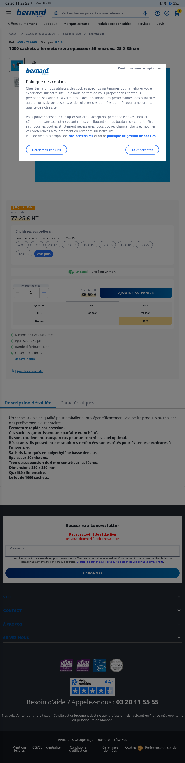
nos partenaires (81, 135)
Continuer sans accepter (137, 68)
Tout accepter (142, 149)
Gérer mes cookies (46, 149)
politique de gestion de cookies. (132, 135)
